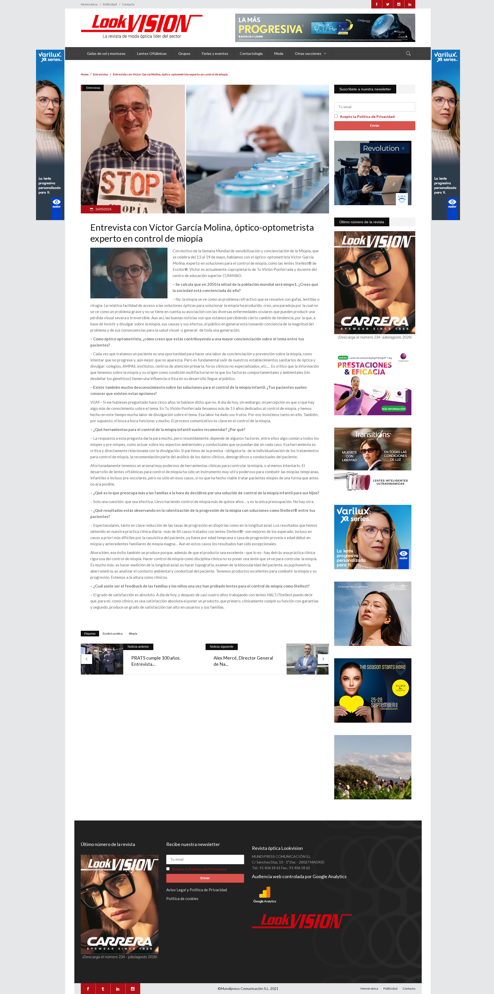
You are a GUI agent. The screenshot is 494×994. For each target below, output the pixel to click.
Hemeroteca (89, 4)
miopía (133, 633)
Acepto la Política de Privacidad (367, 116)
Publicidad (110, 4)
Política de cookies (182, 898)
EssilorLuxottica (112, 633)
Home (85, 74)
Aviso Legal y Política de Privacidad (196, 889)
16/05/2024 (103, 209)
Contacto (128, 4)
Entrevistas (100, 74)
